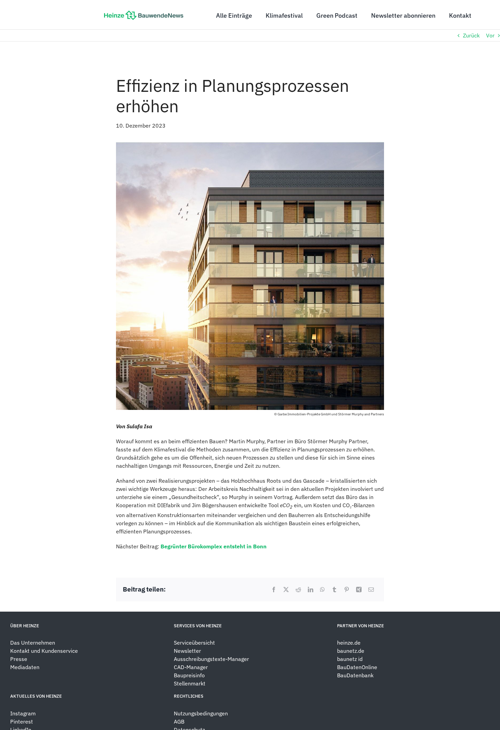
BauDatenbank (355, 675)
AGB (179, 721)
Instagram (23, 713)
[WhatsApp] (322, 589)
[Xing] (359, 589)
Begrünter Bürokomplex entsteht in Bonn (214, 546)
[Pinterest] (346, 589)
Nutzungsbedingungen (201, 713)
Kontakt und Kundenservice (44, 650)
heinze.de (349, 642)
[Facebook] (274, 589)
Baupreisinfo (189, 675)
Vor (490, 35)
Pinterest (21, 721)
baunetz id (350, 659)
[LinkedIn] (310, 589)
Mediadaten (24, 667)
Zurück (471, 35)
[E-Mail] (371, 589)
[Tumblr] (334, 589)
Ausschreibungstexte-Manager (211, 659)
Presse (18, 659)
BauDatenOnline (357, 667)
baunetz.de (350, 650)
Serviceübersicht (194, 642)
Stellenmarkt (189, 683)
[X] (286, 589)
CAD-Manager (191, 667)
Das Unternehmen (32, 642)
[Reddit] (298, 589)
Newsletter (187, 650)
